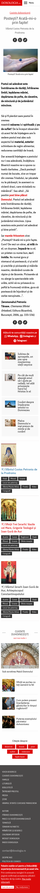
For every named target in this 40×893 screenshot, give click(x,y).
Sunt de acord (7, 887)
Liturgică (6, 783)
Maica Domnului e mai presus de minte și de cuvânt (25, 426)
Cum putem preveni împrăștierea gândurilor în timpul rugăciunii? (26, 704)
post (33, 746)
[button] (29, 2)
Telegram (21, 340)
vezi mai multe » (20, 638)
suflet (12, 751)
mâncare (26, 751)
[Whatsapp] (20, 40)
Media (5, 795)
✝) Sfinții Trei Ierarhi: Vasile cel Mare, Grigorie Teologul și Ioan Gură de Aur (18, 527)
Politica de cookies (11, 861)
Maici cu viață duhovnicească (16, 819)
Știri (4, 799)
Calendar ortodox (10, 834)
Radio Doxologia (10, 842)
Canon (14, 537)
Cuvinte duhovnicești (20, 12)
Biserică (8, 746)
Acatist (5, 537)
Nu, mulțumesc (22, 887)
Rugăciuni (25, 537)
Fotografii (6, 491)
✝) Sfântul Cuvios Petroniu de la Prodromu (19, 471)
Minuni (13, 478)
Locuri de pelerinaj (10, 482)
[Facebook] (15, 40)
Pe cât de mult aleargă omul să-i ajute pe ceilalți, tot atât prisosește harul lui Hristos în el (26, 383)
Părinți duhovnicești (12, 815)
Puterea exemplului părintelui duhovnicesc (26, 721)
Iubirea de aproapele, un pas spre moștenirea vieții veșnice (25, 359)
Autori (5, 811)
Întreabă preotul (10, 791)
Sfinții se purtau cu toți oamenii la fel (26, 683)
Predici (25, 486)
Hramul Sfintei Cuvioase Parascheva (19, 803)
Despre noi (7, 857)
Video (34, 486)
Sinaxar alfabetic (10, 827)
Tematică (6, 823)
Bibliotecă (7, 787)
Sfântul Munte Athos (11, 486)
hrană (21, 746)
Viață (5, 478)
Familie (5, 780)
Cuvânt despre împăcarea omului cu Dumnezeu (26, 406)
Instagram (28, 336)
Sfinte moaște (26, 541)
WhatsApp (13, 336)
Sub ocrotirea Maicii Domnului (17, 671)
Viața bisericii (9, 772)
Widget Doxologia (10, 838)
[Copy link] (25, 40)
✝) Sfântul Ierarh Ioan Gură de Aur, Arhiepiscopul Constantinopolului (20, 590)
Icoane (22, 478)
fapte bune (20, 756)
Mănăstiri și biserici (12, 831)
